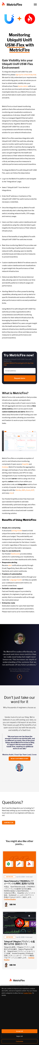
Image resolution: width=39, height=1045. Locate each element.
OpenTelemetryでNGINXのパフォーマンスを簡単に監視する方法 (19, 882)
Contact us (8, 822)
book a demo (23, 86)
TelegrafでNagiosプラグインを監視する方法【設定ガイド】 (19, 942)
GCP (32, 490)
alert (10, 565)
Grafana (5, 467)
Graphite (25, 464)
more (12, 493)
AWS (23, 490)
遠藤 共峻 (12, 904)
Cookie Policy (27, 993)
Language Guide (15, 580)
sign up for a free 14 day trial (26, 75)
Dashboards (15, 554)
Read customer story (19, 758)
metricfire (9, 876)
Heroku (18, 490)
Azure (28, 490)
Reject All (19, 1036)
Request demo (19, 378)
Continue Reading (10, 899)
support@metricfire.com (19, 985)
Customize (19, 1041)
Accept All (19, 1031)
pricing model (17, 531)
